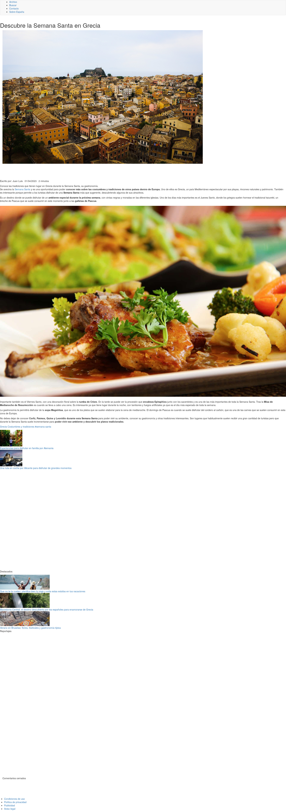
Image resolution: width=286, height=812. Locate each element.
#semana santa (43, 426)
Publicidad (9, 805)
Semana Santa (22, 189)
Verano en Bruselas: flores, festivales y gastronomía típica (30, 627)
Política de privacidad (15, 802)
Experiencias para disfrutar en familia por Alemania (26, 448)
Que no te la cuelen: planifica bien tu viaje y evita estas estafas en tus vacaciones (42, 591)
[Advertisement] (81, 171)
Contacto (14, 8)
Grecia (3, 426)
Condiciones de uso (14, 798)
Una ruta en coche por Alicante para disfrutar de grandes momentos (36, 468)
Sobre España (16, 11)
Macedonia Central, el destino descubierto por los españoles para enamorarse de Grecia (46, 609)
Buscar (13, 5)
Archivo (13, 1)
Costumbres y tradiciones (21, 426)
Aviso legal (9, 808)
